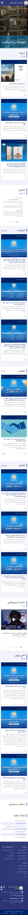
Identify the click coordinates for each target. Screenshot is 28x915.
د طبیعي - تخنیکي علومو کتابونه (22, 872)
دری (1, 913)
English (5, 913)
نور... (25, 95)
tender (3, 453)
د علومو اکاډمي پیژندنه (22, 850)
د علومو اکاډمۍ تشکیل (22, 858)
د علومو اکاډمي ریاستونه (22, 856)
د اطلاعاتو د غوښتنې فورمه (8, 858)
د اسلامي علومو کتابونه (22, 869)
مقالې (26, 876)
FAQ (21, 913)
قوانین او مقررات (10, 856)
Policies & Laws (13, 913)
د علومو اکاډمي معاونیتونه (22, 853)
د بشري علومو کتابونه (23, 866)
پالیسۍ (11, 853)
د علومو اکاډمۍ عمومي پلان (7, 850)
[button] (25, 203)
